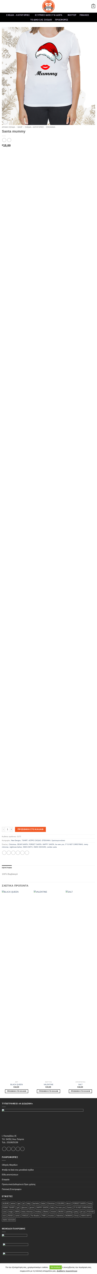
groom (32, 1207)
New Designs (16, 840)
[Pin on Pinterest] (22, 853)
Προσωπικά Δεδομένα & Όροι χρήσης (19, 1184)
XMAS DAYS (28, 847)
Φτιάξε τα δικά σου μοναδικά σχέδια (18, 1170)
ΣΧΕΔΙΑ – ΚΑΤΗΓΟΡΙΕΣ (18, 15)
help (52, 1207)
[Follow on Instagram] (9, 1149)
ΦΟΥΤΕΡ (72, 15)
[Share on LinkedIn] (27, 853)
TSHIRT (25, 840)
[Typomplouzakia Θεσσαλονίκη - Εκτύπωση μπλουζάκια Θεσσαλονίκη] (48, 6)
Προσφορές (61, 20)
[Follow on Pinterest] (22, 1149)
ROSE (10, 1216)
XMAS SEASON (40, 847)
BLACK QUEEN (16, 1084)
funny (90, 1203)
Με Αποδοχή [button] (55, 1267)
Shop (19, 127)
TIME (44, 1216)
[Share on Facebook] (9, 853)
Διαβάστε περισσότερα (67, 1271)
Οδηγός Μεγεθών (10, 1165)
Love (4, 1212)
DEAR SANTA (22, 844)
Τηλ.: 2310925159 (10, 1142)
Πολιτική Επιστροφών (11, 1189)
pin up (82, 1212)
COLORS (60, 1203)
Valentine (59, 1216)
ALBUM (5, 1203)
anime (13, 1203)
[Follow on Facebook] (4, 1149)
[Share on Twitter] (13, 853)
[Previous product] (9, 140)
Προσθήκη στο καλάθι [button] (16, 1091)
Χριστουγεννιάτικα (58, 840)
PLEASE (90, 1212)
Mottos (45, 1212)
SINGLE (25, 1216)
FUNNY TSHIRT (9, 1207)
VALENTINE (48, 1084)
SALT (80, 1084)
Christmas (12, 844)
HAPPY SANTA (48, 844)
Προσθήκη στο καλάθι (30, 829)
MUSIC (61, 1212)
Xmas (76, 1216)
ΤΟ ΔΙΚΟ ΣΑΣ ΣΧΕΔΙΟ (41, 20)
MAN (17, 1212)
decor (68, 1203)
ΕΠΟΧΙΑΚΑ (50, 127)
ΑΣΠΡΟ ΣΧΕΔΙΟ (35, 840)
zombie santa (52, 847)
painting (69, 1212)
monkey (38, 1212)
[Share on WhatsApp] (4, 853)
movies (53, 1212)
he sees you (59, 844)
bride (43, 1203)
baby (28, 1203)
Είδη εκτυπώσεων (10, 1175)
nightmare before (16, 847)
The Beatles (35, 1216)
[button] (3, 6)
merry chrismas (27, 1212)
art (24, 1203)
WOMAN (69, 1216)
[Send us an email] (18, 1149)
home (69, 1207)
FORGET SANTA (35, 844)
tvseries (51, 1216)
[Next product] (4, 140)
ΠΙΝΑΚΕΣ (84, 15)
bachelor (36, 1203)
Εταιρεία (5, 1179)
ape (19, 1203)
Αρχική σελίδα (8, 127)
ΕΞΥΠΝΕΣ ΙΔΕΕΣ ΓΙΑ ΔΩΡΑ (48, 15)
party (76, 1212)
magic (11, 1212)
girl (18, 1207)
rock (4, 1216)
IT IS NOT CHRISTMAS (74, 844)
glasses (24, 1207)
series (17, 1216)
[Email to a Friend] (18, 853)
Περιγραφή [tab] (7, 868)
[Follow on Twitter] (13, 1149)
